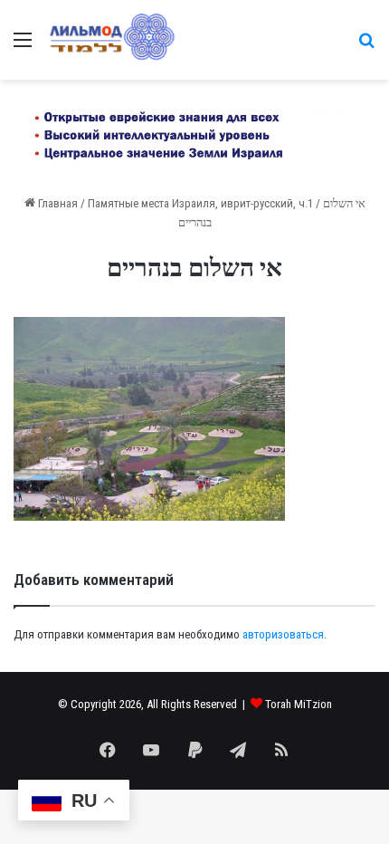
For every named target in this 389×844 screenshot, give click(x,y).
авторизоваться (283, 634)
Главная (56, 203)
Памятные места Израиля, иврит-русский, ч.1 (200, 203)
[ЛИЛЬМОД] (110, 40)
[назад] (366, 46)
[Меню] (23, 46)
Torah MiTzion (298, 704)
